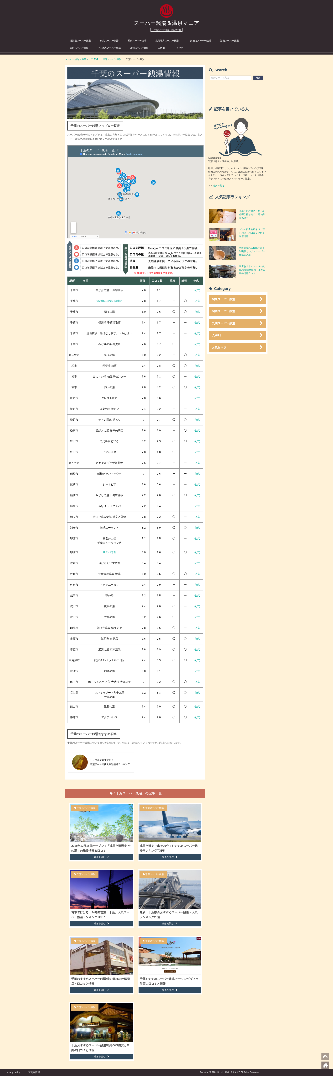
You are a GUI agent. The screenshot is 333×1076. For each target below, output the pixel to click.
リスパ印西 (109, 552)
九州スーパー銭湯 (139, 47)
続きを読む (99, 857)
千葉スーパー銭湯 (86, 808)
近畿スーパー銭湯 (229, 40)
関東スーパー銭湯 (137, 40)
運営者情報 (34, 1072)
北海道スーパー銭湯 (80, 40)
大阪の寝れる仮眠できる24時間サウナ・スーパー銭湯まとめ (252, 251)
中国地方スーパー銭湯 (109, 47)
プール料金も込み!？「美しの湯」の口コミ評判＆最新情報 (252, 233)
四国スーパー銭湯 (79, 47)
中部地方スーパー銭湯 (199, 40)
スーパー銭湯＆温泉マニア (166, 23)
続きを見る (218, 185)
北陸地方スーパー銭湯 (167, 40)
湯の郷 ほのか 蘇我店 (109, 300)
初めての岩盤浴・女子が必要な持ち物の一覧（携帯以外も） (252, 214)
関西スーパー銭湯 (223, 311)
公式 (197, 290)
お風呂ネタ (219, 347)
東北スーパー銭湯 (109, 40)
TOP (81, 59)
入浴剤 (161, 47)
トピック (178, 47)
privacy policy (13, 1072)
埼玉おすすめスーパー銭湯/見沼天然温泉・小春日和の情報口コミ (252, 270)
